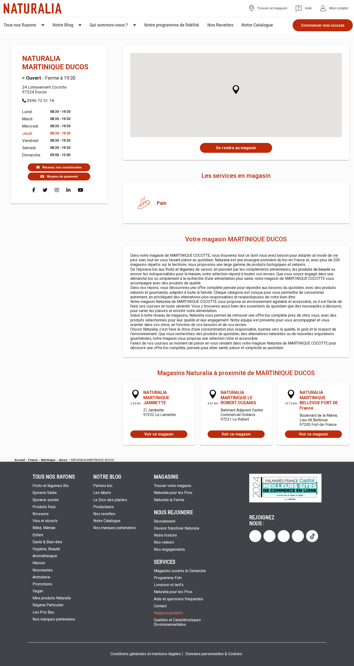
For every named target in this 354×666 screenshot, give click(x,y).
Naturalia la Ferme (169, 500)
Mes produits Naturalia (52, 598)
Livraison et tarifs (169, 585)
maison (194, 274)
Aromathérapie (45, 556)
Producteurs (103, 507)
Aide (308, 8)
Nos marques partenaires (54, 619)
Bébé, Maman (44, 527)
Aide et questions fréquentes (178, 599)
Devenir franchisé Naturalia (176, 528)
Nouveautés (43, 570)
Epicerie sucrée (46, 500)
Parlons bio (102, 485)
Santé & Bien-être (47, 542)
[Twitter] (45, 190)
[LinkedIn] (68, 190)
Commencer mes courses (322, 25)
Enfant (38, 535)
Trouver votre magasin (172, 485)
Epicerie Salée (45, 492)
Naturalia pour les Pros (173, 492)
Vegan (38, 591)
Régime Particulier (48, 605)
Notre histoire (165, 535)
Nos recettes (104, 514)
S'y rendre (236, 148)
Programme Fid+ (168, 578)
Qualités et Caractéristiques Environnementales (177, 622)
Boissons (41, 514)
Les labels (102, 492)
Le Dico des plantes (110, 500)
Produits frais (44, 507)
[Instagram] (56, 190)
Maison (39, 563)
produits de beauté (314, 269)
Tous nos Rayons (20, 25)
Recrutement (164, 521)
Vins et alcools (45, 521)
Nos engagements (169, 549)
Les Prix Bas (43, 612)
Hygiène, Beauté (46, 549)
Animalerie (41, 577)
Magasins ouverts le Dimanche (181, 571)
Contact (160, 606)
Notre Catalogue (106, 521)
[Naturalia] (32, 8)
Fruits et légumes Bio (51, 485)
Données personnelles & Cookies (213, 654)
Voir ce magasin (158, 434)
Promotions (42, 584)
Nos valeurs (164, 542)
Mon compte (338, 8)
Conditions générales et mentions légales (146, 654)
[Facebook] (34, 190)
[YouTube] (80, 190)
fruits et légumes (179, 269)
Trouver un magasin (272, 8)
